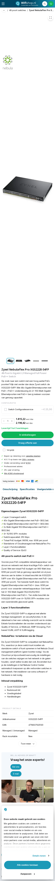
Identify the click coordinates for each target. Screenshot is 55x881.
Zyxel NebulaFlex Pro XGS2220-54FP (42, 10)
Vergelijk (10, 450)
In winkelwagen (27, 434)
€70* (28, 463)
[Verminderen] (4, 421)
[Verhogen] (12, 421)
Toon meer (26, 743)
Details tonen (39, 856)
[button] (27, 409)
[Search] (44, 3)
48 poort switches (17, 10)
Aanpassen (25, 874)
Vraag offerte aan (27, 442)
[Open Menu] (3, 4)
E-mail (16, 774)
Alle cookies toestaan (27, 865)
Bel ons (15, 767)
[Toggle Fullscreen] (50, 17)
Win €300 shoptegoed (14, 473)
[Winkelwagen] (50, 3)
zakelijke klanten (33, 456)
